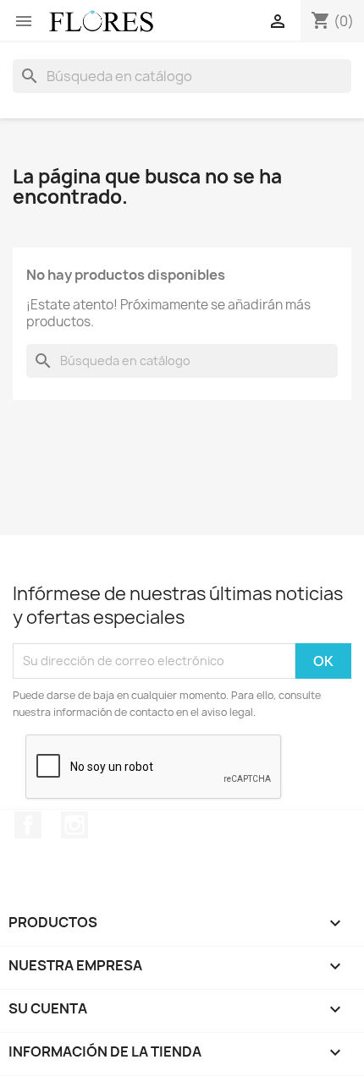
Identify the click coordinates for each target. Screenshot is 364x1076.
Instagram (74, 824)
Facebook (27, 824)
